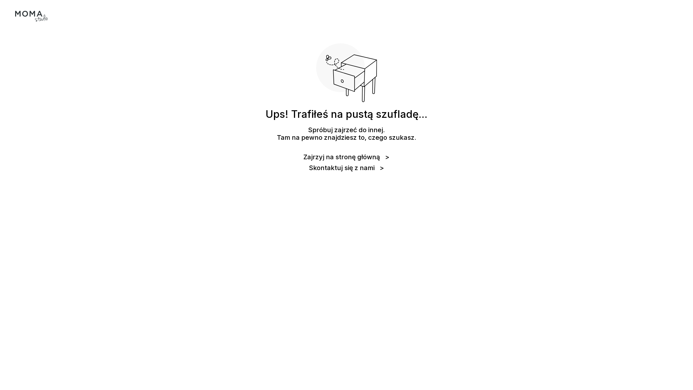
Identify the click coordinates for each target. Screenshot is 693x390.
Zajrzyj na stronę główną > (346, 157)
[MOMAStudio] (31, 16)
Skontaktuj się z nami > (346, 168)
